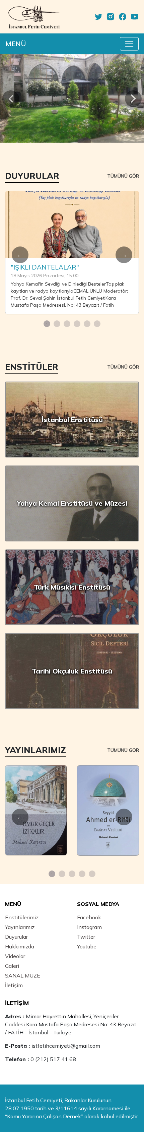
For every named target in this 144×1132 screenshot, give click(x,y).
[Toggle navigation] (129, 43)
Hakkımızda (19, 946)
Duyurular (16, 936)
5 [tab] (87, 323)
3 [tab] (67, 323)
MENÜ (15, 43)
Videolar (15, 956)
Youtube (86, 946)
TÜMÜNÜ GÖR (123, 176)
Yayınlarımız (19, 927)
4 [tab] (77, 323)
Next (124, 254)
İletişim (14, 985)
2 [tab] (57, 323)
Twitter (86, 936)
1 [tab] (47, 323)
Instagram (89, 927)
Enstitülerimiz (22, 917)
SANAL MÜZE (22, 975)
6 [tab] (97, 323)
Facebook (89, 917)
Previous (20, 254)
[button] (11, 98)
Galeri (12, 965)
